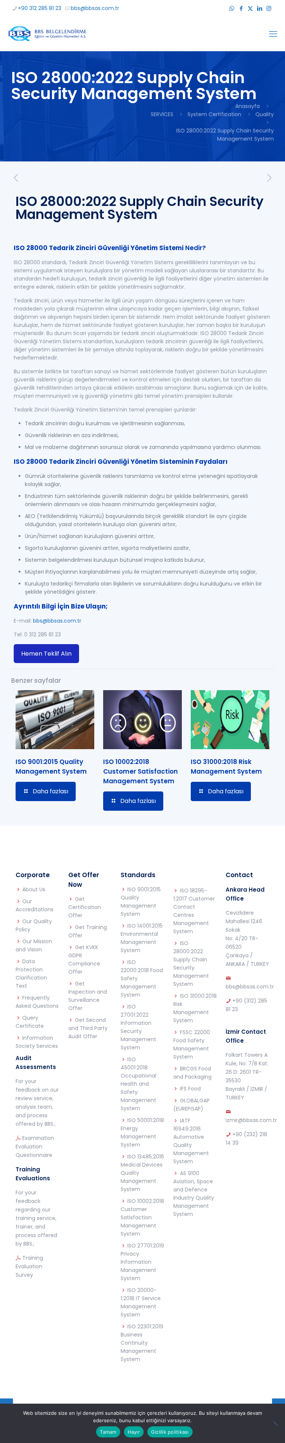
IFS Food (190, 1088)
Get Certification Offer (84, 907)
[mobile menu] (273, 34)
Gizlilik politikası (170, 1432)
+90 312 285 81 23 (39, 8)
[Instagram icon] (269, 8)
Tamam (108, 1432)
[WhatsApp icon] (232, 8)
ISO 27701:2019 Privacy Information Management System (142, 1262)
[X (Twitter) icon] (250, 8)
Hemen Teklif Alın (46, 653)
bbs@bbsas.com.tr (95, 8)
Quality (264, 114)
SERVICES (162, 114)
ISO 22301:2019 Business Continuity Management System (142, 1343)
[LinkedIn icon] (259, 8)
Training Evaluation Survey (29, 1266)
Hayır (134, 1432)
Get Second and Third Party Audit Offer (88, 1028)
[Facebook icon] (241, 8)
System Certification (214, 114)
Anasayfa (247, 106)
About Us (33, 889)
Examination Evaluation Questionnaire (35, 1146)
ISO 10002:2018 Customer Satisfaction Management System (140, 771)
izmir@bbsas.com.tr (251, 1120)
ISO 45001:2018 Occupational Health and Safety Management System (138, 1084)
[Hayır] (275, 1423)
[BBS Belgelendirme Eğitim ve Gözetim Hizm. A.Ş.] (46, 34)
